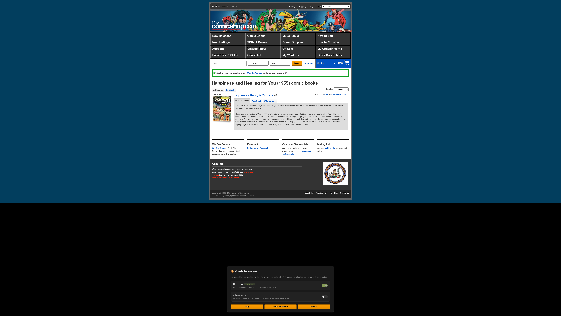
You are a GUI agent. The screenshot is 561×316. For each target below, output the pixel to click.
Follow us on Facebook (257, 148)
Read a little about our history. (225, 177)
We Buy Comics (219, 148)
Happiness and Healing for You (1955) (253, 95)
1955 (326, 94)
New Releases (221, 36)
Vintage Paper (256, 49)
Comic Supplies (293, 42)
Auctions (218, 49)
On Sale (287, 49)
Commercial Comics (340, 94)
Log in (234, 6)
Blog (311, 6)
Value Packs (290, 36)
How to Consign (328, 42)
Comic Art (254, 55)
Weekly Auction (254, 72)
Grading (292, 6)
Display (329, 89)
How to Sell (325, 36)
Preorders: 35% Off (225, 55)
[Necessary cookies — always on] (325, 285)
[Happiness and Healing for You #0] (222, 108)
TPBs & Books (257, 42)
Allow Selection (280, 306)
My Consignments (329, 49)
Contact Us (344, 193)
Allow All (314, 306)
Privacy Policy (308, 193)
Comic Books (256, 36)
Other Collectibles (329, 55)
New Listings (221, 42)
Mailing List (330, 148)
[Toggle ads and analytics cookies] (325, 296)
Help (319, 6)
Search (297, 63)
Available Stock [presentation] (242, 100)
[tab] (242, 100)
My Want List (291, 55)
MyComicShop (234, 25)
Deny (247, 306)
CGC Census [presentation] (269, 100)
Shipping (302, 6)
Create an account (220, 6)
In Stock (230, 89)
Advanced (308, 63)
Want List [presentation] (256, 100)
